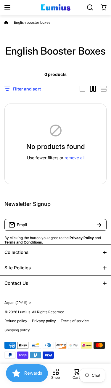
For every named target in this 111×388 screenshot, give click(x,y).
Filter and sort (27, 88)
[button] (104, 7)
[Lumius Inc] (55, 7)
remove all (74, 157)
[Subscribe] (99, 225)
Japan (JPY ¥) (15, 303)
